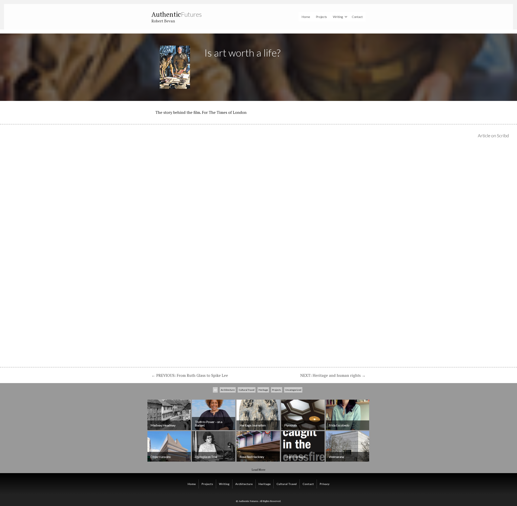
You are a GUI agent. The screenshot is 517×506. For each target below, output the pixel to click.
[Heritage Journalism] (258, 415)
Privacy (324, 484)
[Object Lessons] (169, 446)
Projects (321, 17)
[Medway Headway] (169, 415)
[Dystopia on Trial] (213, 446)
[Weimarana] (347, 446)
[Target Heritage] (303, 446)
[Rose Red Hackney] (258, 446)
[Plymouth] (303, 415)
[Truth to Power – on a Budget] (213, 415)
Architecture (228, 389)
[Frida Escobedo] (347, 415)
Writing (338, 17)
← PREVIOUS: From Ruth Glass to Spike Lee (189, 375)
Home (306, 17)
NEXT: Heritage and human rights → (333, 375)
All (215, 389)
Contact (357, 17)
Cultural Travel (246, 389)
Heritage (263, 389)
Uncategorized (293, 389)
